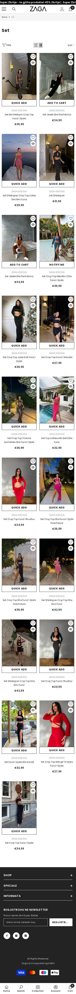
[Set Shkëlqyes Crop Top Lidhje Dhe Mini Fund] (19, 157)
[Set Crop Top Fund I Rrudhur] (19, 481)
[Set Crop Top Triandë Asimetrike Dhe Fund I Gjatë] (19, 400)
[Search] (14, 9)
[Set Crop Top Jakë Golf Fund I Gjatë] (19, 319)
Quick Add (19, 103)
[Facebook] (7, 935)
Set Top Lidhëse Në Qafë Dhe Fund (56, 440)
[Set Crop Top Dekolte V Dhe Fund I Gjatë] (56, 238)
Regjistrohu (62, 922)
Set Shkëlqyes (57, 195)
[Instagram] (16, 935)
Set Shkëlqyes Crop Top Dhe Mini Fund (56, 602)
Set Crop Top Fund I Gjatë (19, 842)
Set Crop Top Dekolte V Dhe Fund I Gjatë (57, 278)
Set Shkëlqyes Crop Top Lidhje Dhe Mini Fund (19, 197)
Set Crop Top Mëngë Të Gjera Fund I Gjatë (57, 763)
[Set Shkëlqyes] (56, 157)
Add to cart (56, 103)
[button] (36, 45)
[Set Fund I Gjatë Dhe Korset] (19, 723)
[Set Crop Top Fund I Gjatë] (19, 804)
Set (12, 17)
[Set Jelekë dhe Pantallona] (56, 76)
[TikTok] (25, 935)
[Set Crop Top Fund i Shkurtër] (56, 319)
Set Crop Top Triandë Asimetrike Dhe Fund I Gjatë (19, 440)
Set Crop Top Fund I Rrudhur (19, 519)
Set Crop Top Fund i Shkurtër (56, 357)
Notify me (56, 264)
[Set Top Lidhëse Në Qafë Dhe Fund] (56, 400)
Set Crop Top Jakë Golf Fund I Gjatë (19, 359)
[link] (21, 988)
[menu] (4, 9)
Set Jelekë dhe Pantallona (57, 114)
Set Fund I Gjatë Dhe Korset (19, 762)
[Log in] (62, 9)
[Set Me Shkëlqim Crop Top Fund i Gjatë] (19, 76)
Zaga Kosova (19, 110)
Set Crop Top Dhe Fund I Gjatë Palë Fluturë (56, 521)
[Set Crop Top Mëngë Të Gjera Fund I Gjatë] (56, 723)
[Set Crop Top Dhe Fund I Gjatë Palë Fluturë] (56, 481)
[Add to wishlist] (33, 56)
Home (4, 17)
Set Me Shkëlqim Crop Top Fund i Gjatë (19, 116)
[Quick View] (33, 62)
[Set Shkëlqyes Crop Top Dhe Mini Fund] (56, 562)
